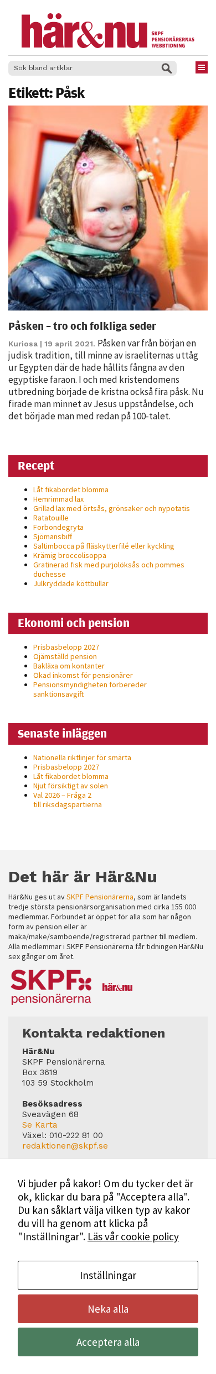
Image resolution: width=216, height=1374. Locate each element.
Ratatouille (51, 518)
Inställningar (108, 1275)
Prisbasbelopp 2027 (66, 647)
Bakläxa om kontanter (69, 666)
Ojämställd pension (65, 656)
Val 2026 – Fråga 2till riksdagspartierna (67, 799)
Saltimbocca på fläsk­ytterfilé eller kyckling (103, 546)
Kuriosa (23, 343)
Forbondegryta (58, 527)
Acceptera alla (108, 1342)
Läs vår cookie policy (133, 1236)
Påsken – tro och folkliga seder (82, 326)
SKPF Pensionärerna (99, 897)
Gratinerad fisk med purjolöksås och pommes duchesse (108, 569)
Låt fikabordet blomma (71, 489)
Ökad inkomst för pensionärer (83, 675)
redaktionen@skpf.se (65, 1146)
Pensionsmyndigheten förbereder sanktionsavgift (90, 689)
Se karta (40, 1125)
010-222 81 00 (76, 1135)
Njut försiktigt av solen (70, 786)
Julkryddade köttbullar (71, 583)
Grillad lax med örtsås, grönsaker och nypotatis (111, 508)
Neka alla (108, 1308)
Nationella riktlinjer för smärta (82, 757)
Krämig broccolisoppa (69, 555)
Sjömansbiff (52, 536)
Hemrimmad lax (58, 499)
